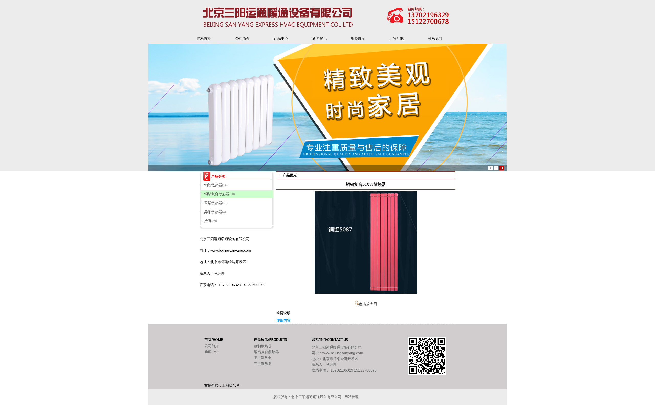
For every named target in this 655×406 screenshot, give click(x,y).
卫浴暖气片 (231, 385)
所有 (207, 221)
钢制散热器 (213, 185)
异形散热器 (213, 212)
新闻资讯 (319, 38)
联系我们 (435, 38)
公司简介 (242, 38)
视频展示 (358, 38)
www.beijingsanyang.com (230, 250)
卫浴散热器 (213, 203)
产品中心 (281, 38)
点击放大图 (368, 304)
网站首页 (204, 38)
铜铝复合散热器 (216, 194)
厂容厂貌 (396, 38)
